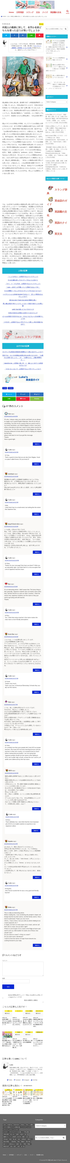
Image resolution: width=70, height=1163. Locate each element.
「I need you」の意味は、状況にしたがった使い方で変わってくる (56, 169)
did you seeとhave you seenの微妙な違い (22, 300)
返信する (37, 444)
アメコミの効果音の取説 (59, 59)
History (22, 1124)
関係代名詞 (6, 1146)
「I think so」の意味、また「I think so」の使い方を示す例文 (56, 155)
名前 (3, 978)
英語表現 (13, 1141)
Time (27, 1124)
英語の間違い (6, 1141)
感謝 (23, 1136)
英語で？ (30, 1139)
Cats (4, 1124)
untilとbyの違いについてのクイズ (23, 309)
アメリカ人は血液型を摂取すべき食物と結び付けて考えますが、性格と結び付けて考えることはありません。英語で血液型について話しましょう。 (55, 47)
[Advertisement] (23, 190)
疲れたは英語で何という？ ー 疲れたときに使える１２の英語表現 (56, 68)
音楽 (18, 1146)
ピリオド (16, 1129)
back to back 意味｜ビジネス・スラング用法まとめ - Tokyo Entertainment (56, 137)
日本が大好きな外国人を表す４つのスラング (22, 313)
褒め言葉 (28, 1141)
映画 (10, 1139)
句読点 (21, 1134)
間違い (29, 1144)
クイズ (45, 12)
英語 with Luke (52, 1160)
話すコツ (5, 1144)
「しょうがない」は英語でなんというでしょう (23, 276)
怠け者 (19, 1136)
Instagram (26, 1080)
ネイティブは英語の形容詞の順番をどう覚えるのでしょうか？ (22, 352)
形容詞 (14, 1136)
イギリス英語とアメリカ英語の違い (12, 1127)
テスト (11, 1129)
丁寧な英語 (26, 1132)
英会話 (11, 388)
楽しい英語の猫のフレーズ (59, 76)
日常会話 (5, 1139)
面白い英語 (13, 1146)
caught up (9, 1124)
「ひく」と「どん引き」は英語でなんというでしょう (22, 283)
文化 (5, 388)
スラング (30, 12)
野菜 (25, 1144)
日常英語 (20, 12)
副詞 (17, 1134)
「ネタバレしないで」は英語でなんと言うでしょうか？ (23, 369)
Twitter (10, 1080)
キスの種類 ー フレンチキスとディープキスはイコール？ (22, 291)
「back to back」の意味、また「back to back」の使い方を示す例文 (56, 141)
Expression (16, 1124)
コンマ (29, 1127)
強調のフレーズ (7, 1136)
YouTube (35, 1080)
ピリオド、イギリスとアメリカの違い (12, 1132)
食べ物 (22, 1146)
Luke (11, 1065)
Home (11, 12)
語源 (17, 1144)
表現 (18, 1141)
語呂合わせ (12, 1144)
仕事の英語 (6, 1134)
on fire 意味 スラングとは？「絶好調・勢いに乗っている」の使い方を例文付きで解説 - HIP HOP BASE (56, 116)
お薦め (31, 1124)
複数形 (22, 1141)
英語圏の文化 (55, 12)
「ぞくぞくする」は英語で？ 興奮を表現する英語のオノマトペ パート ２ (55, 85)
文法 (38, 12)
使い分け (12, 1134)
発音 (19, 1139)
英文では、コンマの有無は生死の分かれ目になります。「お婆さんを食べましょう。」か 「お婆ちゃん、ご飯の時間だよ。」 (22, 357)
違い (21, 1144)
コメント (4, 960)
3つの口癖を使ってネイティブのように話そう (23, 280)
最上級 (14, 1139)
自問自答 (24, 1139)
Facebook (18, 1080)
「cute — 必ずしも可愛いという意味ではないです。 (23, 287)
